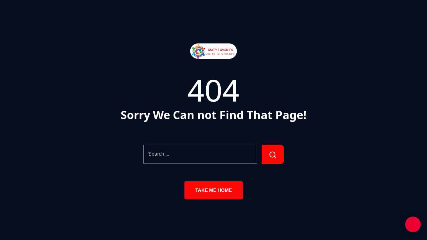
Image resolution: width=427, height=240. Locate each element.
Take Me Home (213, 190)
